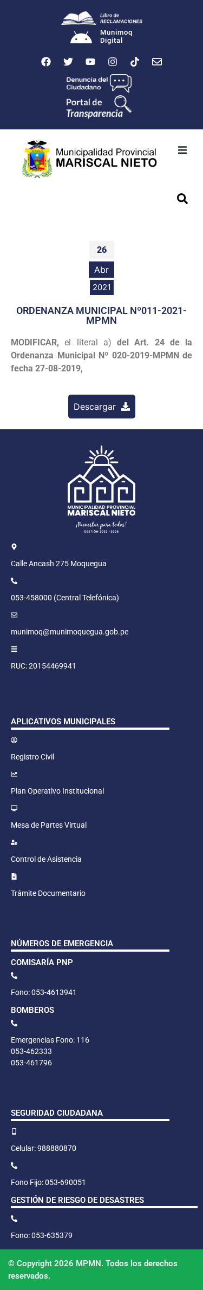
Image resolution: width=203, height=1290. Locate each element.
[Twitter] (68, 61)
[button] (182, 150)
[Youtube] (90, 61)
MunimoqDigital (116, 36)
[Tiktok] (135, 61)
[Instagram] (112, 61)
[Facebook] (46, 61)
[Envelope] (157, 61)
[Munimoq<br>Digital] (81, 38)
